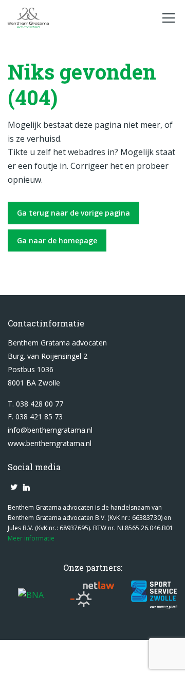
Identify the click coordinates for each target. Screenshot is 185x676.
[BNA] (31, 595)
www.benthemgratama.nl (49, 443)
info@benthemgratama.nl (50, 430)
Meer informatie (31, 538)
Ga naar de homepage (57, 240)
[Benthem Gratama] (80, 18)
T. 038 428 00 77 (35, 404)
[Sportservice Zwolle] (154, 595)
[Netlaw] (92, 595)
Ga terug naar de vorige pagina (73, 213)
